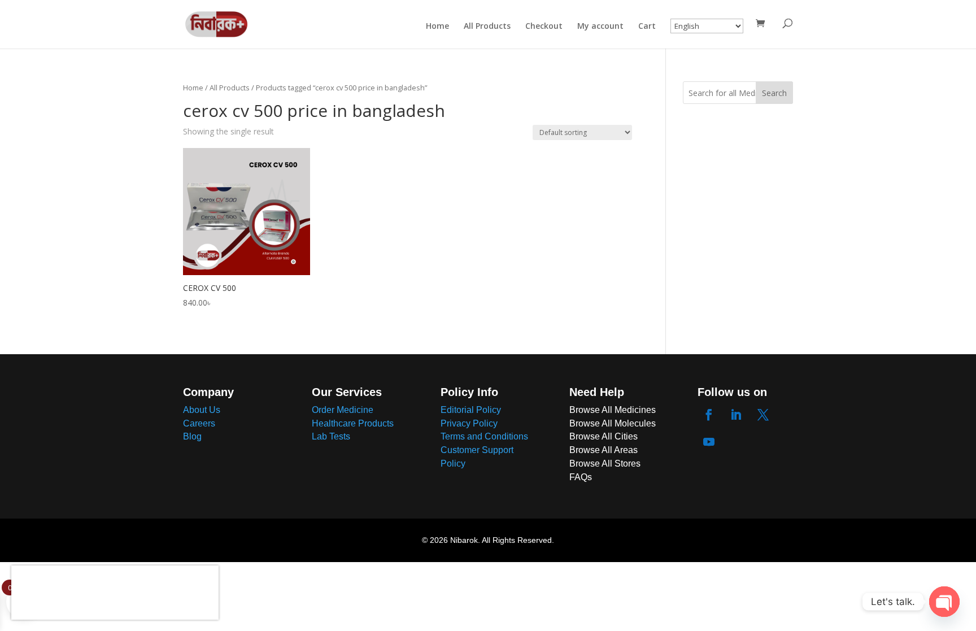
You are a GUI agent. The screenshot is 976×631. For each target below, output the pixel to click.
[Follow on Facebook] (709, 414)
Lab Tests (331, 436)
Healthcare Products (353, 423)
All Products (487, 26)
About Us (201, 410)
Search (774, 93)
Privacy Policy (469, 423)
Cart (647, 26)
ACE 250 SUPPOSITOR (117, 582)
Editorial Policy (471, 410)
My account (600, 26)
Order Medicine (342, 410)
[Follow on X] (763, 414)
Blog (192, 436)
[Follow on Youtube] (709, 441)
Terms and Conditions (484, 436)
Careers (199, 423)
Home (437, 26)
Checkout (544, 26)
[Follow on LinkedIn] (736, 414)
